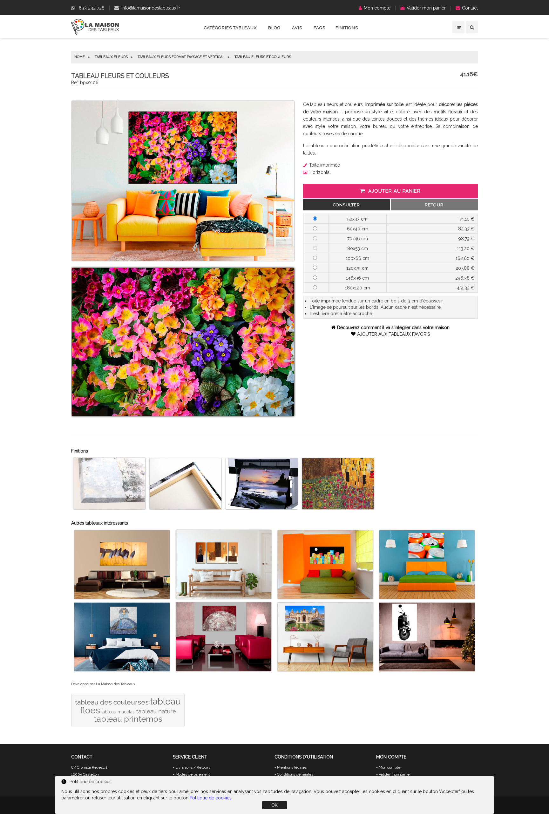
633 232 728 (92, 8)
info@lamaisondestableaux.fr (150, 8)
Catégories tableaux (230, 27)
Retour (434, 204)
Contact (470, 8)
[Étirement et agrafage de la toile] (185, 507)
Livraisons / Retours (192, 767)
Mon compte (377, 8)
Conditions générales (295, 774)
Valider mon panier (426, 8)
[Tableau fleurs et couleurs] (183, 259)
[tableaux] (95, 33)
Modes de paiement (192, 774)
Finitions (347, 27)
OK (274, 805)
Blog (274, 27)
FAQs (319, 27)
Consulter (346, 204)
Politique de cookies (211, 797)
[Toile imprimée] (109, 507)
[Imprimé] (338, 507)
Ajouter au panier (394, 191)
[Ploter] (262, 507)
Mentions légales (292, 767)
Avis (297, 27)
